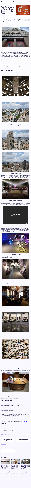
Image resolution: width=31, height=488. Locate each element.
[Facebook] (3, 483)
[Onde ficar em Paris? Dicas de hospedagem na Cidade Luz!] (8, 439)
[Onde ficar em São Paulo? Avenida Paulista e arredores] (25, 461)
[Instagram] (1, 483)
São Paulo (14, 19)
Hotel (27, 460)
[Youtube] (4, 483)
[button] (1, 1)
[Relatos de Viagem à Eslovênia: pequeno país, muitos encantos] (23, 439)
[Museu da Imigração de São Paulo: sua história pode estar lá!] (5, 461)
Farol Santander (24, 421)
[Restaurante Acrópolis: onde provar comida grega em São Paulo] (15, 461)
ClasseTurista (15, 1)
